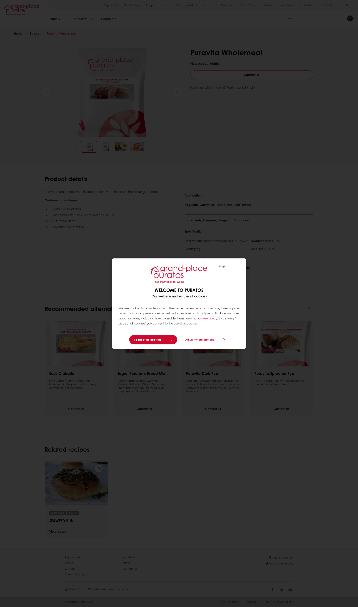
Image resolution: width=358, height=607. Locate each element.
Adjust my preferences (199, 339)
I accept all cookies (147, 340)
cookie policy (207, 318)
